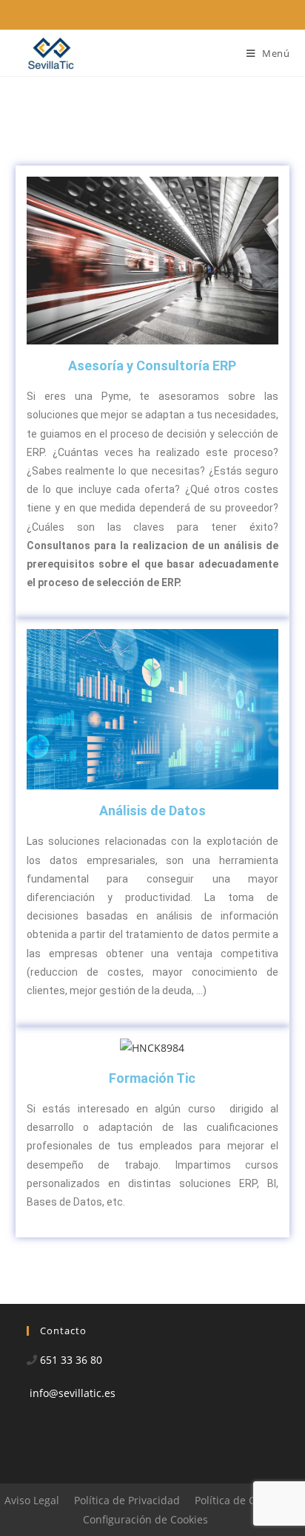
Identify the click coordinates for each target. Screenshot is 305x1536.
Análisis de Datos (152, 810)
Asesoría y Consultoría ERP (152, 365)
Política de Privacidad (127, 1500)
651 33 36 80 (71, 1360)
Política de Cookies (240, 1500)
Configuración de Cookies (145, 1519)
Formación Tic (152, 1078)
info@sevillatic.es (72, 1393)
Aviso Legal (31, 1500)
